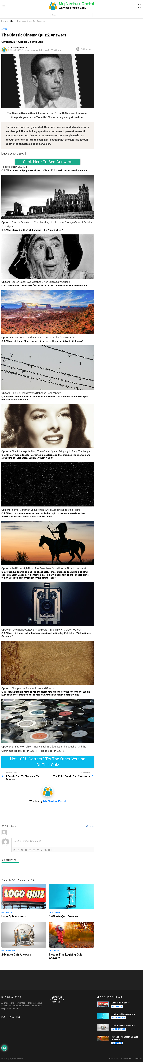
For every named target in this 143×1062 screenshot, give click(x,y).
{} (49, 850)
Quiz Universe (56, 912)
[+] (53, 850)
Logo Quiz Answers (13, 916)
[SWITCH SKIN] (139, 6)
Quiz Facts (6, 912)
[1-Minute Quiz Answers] (71, 896)
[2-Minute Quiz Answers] (23, 935)
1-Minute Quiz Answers (64, 916)
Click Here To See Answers (47, 161)
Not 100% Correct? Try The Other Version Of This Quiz (47, 762)
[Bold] (14, 850)
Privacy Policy (58, 999)
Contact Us (57, 997)
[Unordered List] (34, 850)
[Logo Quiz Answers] (23, 896)
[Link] (45, 850)
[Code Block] (42, 850)
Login (91, 826)
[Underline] (22, 850)
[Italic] (18, 850)
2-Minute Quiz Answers (16, 954)
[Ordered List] (30, 850)
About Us (56, 1002)
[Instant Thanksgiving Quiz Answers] (71, 935)
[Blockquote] (38, 850)
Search (89, 16)
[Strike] (26, 850)
